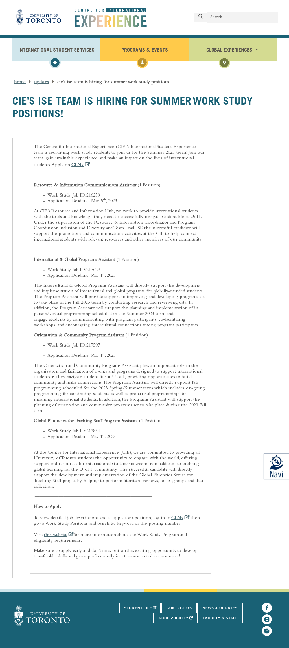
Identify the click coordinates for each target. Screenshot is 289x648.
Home (20, 82)
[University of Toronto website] (39, 17)
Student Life (142, 608)
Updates (41, 82)
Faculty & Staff (220, 618)
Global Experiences (229, 49)
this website (58, 535)
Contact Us (179, 608)
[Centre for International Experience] (42, 615)
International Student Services (56, 49)
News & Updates (220, 608)
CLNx (180, 518)
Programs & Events (144, 49)
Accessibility (177, 618)
